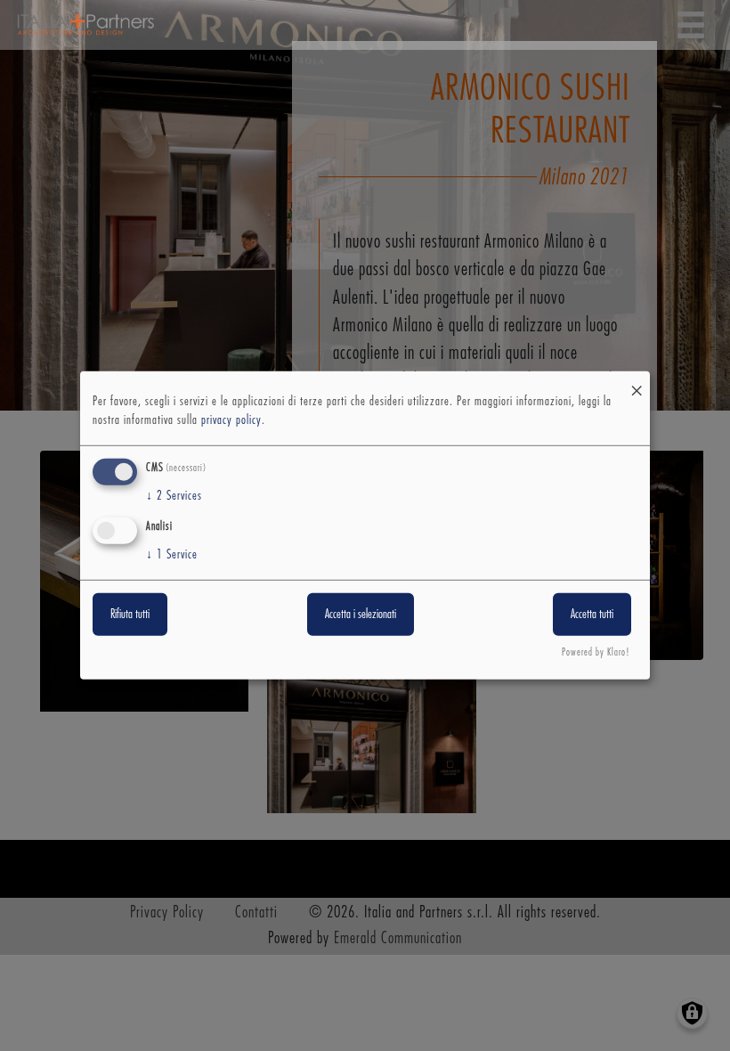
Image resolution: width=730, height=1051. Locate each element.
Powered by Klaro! (596, 652)
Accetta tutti (592, 613)
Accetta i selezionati (360, 613)
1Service (172, 554)
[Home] (85, 25)
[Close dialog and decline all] (636, 382)
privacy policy (231, 420)
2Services (174, 496)
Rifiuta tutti (130, 613)
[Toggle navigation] (691, 25)
